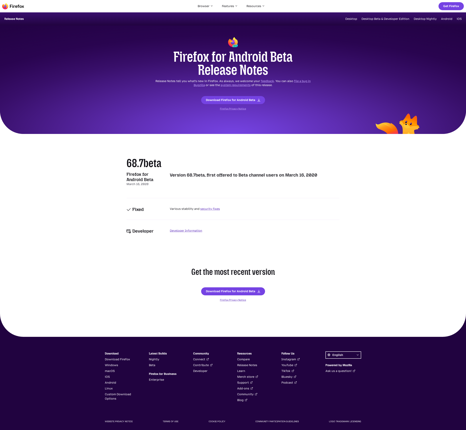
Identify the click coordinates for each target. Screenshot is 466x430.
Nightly (154, 359)
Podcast (287, 382)
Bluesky (287, 377)
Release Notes (247, 365)
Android (446, 19)
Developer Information (186, 230)
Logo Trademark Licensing (345, 421)
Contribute (201, 365)
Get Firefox (451, 6)
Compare (243, 359)
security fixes (210, 209)
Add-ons (243, 388)
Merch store (245, 377)
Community (245, 394)
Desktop (351, 19)
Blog (240, 400)
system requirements (236, 85)
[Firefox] (13, 6)
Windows (111, 365)
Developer (200, 371)
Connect (199, 359)
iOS (459, 19)
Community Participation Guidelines (277, 421)
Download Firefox (117, 359)
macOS (110, 371)
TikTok (285, 371)
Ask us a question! (338, 371)
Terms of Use (170, 421)
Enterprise (156, 379)
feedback (267, 81)
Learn (241, 371)
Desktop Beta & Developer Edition (385, 19)
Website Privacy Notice (119, 421)
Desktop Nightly (425, 19)
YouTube (287, 365)
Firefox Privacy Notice (233, 108)
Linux (109, 388)
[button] (205, 6)
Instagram (288, 359)
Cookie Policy (217, 421)
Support (243, 382)
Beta (152, 365)
